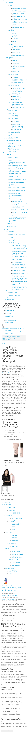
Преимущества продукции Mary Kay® (17, 179)
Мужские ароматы (13, 110)
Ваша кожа (8, 154)
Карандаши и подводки (17, 554)
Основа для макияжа (17, 87)
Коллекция (11, 30)
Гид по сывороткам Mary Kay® (16, 168)
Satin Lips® (14, 43)
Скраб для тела (15, 69)
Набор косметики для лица (18, 55)
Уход (10, 5)
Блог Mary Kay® (6, 297)
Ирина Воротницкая (14, 149)
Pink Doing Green (13, 292)
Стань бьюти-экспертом (8, 138)
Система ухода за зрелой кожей (19, 212)
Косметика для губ (13, 94)
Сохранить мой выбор (7, 731)
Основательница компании (12, 236)
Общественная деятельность (13, 290)
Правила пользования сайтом (9, 587)
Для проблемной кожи (17, 518)
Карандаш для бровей (17, 82)
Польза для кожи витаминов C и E (17, 178)
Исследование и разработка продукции (15, 232)
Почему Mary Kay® (10, 143)
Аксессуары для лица (17, 91)
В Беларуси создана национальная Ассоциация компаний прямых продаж (18, 264)
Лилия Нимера (12, 151)
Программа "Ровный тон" (15, 181)
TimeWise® (15, 38)
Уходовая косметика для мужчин (13, 131)
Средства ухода (12, 517)
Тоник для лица (16, 49)
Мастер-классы (6, 225)
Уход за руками (16, 63)
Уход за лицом (9, 2)
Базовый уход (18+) (16, 7)
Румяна (13, 567)
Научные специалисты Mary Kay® (17, 234)
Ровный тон (15, 10)
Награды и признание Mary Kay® (14, 145)
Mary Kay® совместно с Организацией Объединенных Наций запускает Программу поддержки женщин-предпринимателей (19, 258)
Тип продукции (12, 68)
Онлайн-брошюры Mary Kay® (15, 331)
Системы (11, 4)
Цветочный (15, 115)
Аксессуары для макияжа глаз (19, 84)
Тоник (13, 526)
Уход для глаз (12, 29)
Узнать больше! (7, 468)
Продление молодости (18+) (19, 8)
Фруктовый (15, 116)
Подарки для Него (13, 137)
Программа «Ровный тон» (15, 193)
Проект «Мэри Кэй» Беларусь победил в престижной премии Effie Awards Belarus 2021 (19, 287)
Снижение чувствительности (19, 11)
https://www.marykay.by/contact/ (9, 595)
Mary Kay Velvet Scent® (17, 127)
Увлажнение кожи (16, 15)
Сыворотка (14, 531)
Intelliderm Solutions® (17, 32)
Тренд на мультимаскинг (15, 221)
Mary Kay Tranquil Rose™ (17, 126)
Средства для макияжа (17, 80)
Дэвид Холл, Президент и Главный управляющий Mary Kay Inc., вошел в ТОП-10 (19, 278)
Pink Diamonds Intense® (17, 129)
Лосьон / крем (15, 71)
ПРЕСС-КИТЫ (12, 240)
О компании (6, 229)
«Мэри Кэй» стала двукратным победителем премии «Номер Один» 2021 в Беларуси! (19, 251)
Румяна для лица (16, 93)
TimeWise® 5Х (15, 35)
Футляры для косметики (18, 107)
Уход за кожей (12, 509)
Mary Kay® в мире (10, 231)
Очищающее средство (17, 46)
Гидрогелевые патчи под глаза (16, 170)
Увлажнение (15, 62)
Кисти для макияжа (16, 105)
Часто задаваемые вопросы (12, 142)
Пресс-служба (9, 237)
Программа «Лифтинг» (14, 192)
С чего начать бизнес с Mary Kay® (14, 140)
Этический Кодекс (13, 590)
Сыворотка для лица (17, 54)
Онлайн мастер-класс (11, 226)
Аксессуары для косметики (15, 102)
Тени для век (15, 77)
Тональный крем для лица (18, 88)
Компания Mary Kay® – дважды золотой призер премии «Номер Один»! (20, 283)
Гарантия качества (7, 301)
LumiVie (14, 33)
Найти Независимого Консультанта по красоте (13, 328)
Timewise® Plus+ (16, 36)
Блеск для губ (15, 99)
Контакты (13, 585)
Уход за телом (9, 57)
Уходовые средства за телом (15, 58)
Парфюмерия (9, 109)
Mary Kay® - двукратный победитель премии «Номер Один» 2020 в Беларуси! (13, 338)
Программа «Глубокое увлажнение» (17, 187)
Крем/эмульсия (15, 524)
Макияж (8, 73)
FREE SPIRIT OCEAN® (16, 112)
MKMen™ (14, 41)
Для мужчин (15, 24)
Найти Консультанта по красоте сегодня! (13, 441)
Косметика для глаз (13, 74)
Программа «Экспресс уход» (15, 195)
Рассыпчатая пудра (16, 90)
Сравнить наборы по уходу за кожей (17, 217)
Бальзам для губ (16, 101)
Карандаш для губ (16, 98)
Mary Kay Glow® (16, 123)
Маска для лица (16, 51)
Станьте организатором (12, 228)
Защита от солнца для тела (18, 66)
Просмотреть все (9, 333)
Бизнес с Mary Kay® (5, 502)
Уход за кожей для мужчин (15, 134)
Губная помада (15, 96)
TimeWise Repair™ (16, 40)
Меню (3, 304)
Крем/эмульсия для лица (18, 47)
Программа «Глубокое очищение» (17, 185)
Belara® (14, 120)
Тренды (5, 153)
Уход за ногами (16, 65)
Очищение (15, 60)
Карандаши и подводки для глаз (19, 79)
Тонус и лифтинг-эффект (18, 13)
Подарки (8, 135)
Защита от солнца (16, 25)
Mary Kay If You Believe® (17, 124)
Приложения (9, 223)
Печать (4, 343)
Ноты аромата (12, 113)
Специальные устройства (18, 27)
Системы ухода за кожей (15, 200)
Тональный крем (16, 562)
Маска (13, 527)
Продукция (5, 0)
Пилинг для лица (16, 52)
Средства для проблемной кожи (19, 22)
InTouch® (15, 589)
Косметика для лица (14, 85)
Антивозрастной (15, 538)
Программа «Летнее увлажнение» (17, 190)
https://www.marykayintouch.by (9, 599)
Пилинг (13, 529)
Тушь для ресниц (16, 76)
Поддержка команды (11, 146)
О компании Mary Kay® (8, 299)
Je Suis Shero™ (15, 121)
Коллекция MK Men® (17, 201)
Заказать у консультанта (6, 504)
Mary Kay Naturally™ (13, 157)
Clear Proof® (12, 156)
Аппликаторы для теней (17, 104)
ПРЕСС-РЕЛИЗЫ (12, 242)
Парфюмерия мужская (14, 132)
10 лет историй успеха (14, 239)
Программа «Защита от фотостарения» (18, 189)
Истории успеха (10, 148)
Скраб (13, 545)
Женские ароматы (13, 118)
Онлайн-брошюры (6, 585)
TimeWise (5, 373)
